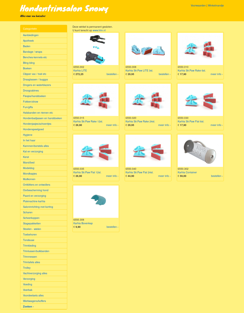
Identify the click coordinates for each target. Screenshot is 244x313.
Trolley (27, 267)
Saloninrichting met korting (38, 206)
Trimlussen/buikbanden (36, 251)
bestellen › (112, 74)
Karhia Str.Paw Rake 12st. (88, 121)
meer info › (217, 74)
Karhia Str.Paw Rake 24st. (140, 121)
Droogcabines (31, 90)
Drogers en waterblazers (37, 85)
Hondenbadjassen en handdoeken (42, 118)
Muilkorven (29, 179)
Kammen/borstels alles (36, 146)
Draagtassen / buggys (35, 79)
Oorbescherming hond (35, 190)
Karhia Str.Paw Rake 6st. (192, 70)
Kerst (26, 157)
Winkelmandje (216, 5)
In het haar (29, 140)
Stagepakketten (32, 223)
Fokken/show (30, 101)
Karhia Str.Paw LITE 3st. (139, 70)
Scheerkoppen (31, 218)
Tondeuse (28, 240)
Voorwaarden (198, 5)
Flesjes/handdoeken (34, 96)
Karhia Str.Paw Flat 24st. (139, 172)
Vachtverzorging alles (35, 273)
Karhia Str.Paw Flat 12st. (87, 172)
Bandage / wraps (32, 51)
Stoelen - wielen (32, 229)
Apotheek (28, 40)
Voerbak (27, 290)
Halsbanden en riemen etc (38, 112)
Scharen (28, 212)
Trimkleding (29, 245)
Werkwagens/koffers (34, 301)
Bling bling (29, 62)
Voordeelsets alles (33, 295)
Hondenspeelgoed (33, 129)
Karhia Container (187, 172)
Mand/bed (28, 162)
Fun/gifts (28, 107)
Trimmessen (30, 256)
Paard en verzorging (34, 195)
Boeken (27, 68)
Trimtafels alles (31, 262)
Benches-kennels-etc (35, 57)
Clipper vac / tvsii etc (34, 74)
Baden (26, 46)
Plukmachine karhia (34, 201)
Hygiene (27, 134)
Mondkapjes (30, 173)
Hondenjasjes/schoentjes (37, 123)
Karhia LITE (80, 70)
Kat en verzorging (33, 151)
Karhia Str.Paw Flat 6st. (191, 121)
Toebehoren (30, 234)
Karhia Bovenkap (83, 223)
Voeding (27, 284)
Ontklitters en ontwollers (36, 184)
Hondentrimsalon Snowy (64, 8)
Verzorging (29, 278)
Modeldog (28, 168)
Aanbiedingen (31, 35)
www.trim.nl (99, 30)
